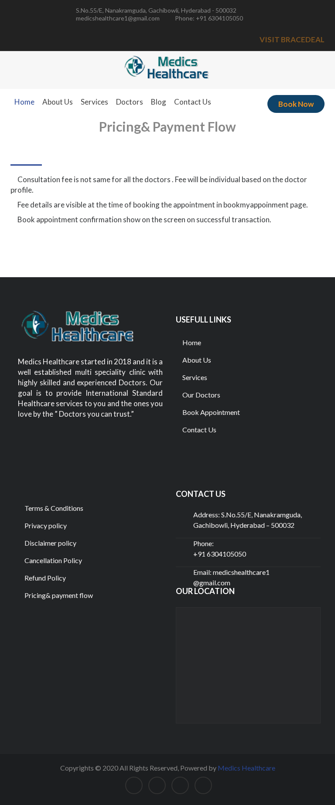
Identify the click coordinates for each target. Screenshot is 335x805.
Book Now (296, 104)
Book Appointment (210, 412)
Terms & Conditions (53, 508)
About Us (57, 101)
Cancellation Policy (52, 560)
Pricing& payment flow (58, 595)
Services (94, 101)
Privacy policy (45, 525)
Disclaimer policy (49, 543)
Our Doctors (200, 395)
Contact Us (192, 101)
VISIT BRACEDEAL (292, 39)
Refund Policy (44, 578)
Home (24, 101)
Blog (158, 101)
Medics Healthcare (246, 768)
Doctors (129, 101)
